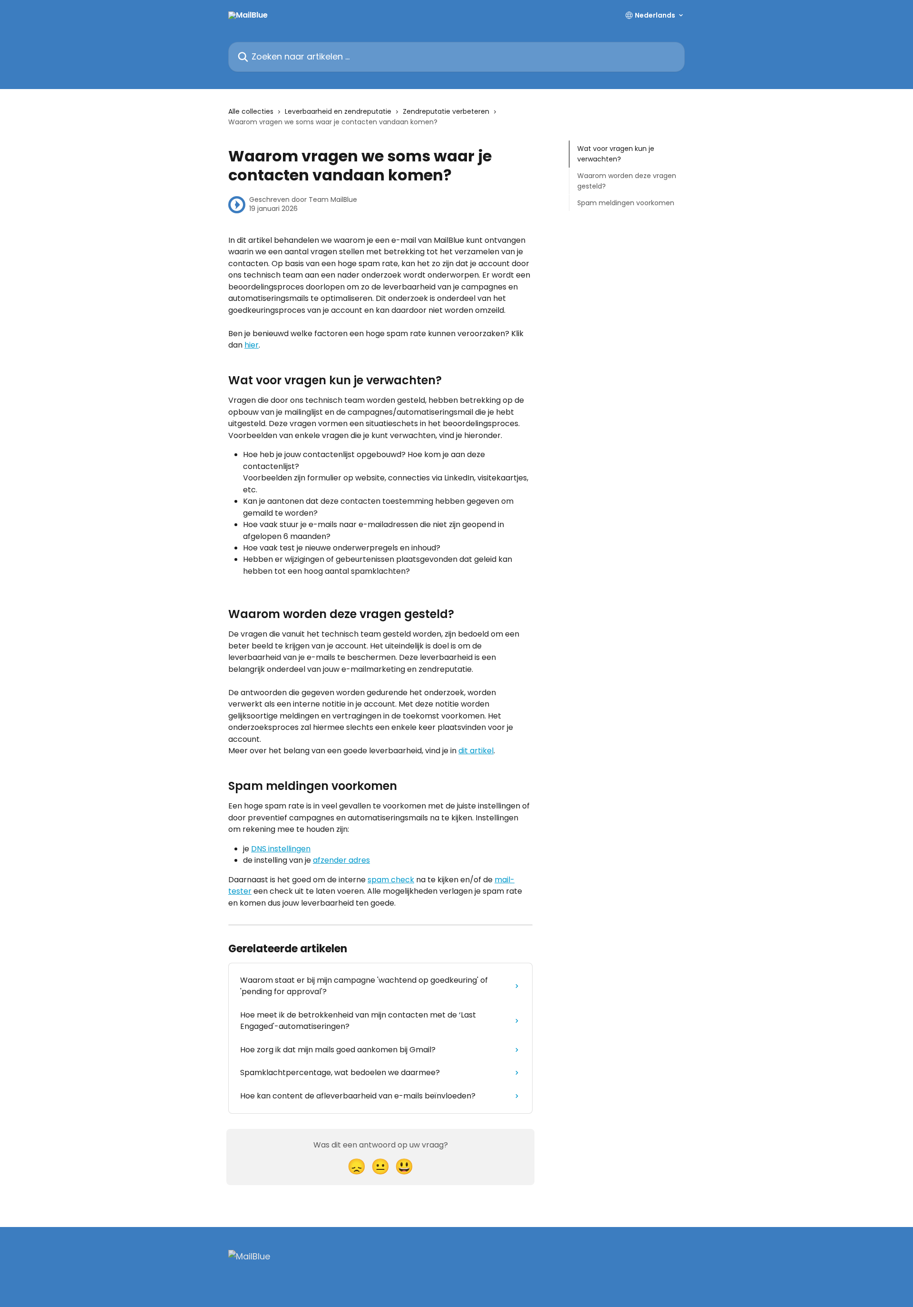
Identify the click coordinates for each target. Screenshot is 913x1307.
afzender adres (341, 860)
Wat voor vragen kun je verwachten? (615, 154)
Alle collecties (250, 111)
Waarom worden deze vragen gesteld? (626, 181)
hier (251, 344)
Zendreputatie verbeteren (446, 111)
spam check (391, 879)
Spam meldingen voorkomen (625, 202)
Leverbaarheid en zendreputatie (338, 111)
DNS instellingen (281, 848)
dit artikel (476, 750)
